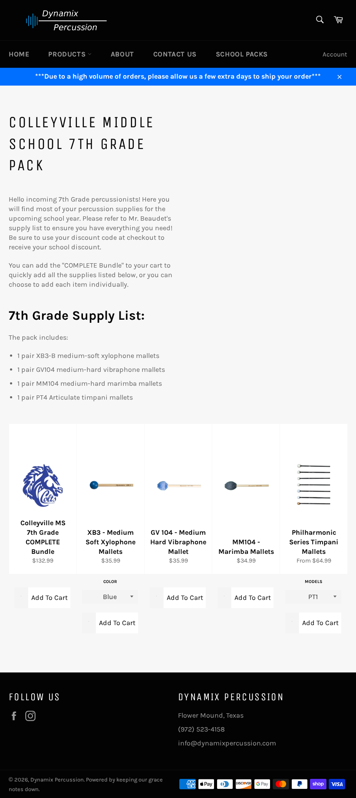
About (122, 54)
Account (335, 54)
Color (110, 581)
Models (313, 581)
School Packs (242, 54)
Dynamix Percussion (57, 779)
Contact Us (175, 54)
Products (67, 54)
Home (19, 54)
